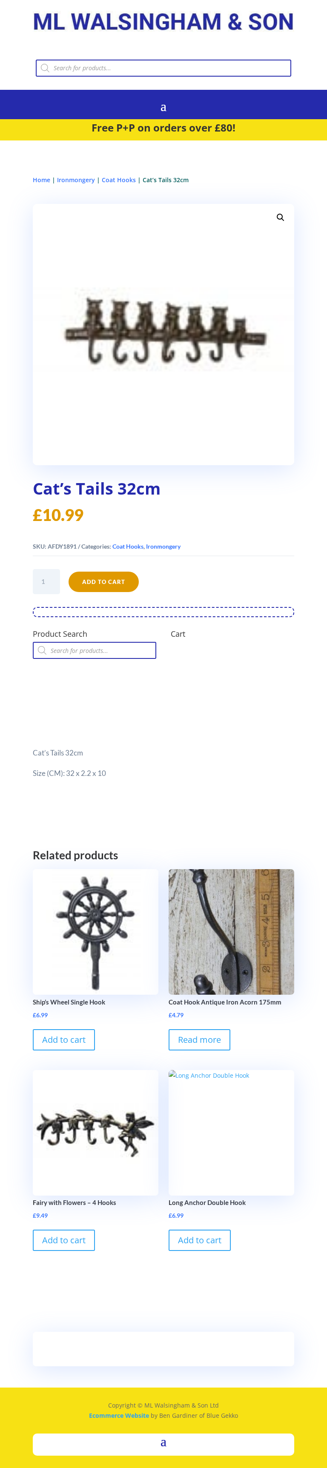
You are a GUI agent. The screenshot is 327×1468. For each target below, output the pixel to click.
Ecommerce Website (119, 1415)
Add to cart (103, 581)
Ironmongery (76, 180)
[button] (280, 217)
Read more (199, 1039)
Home (41, 180)
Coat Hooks (119, 180)
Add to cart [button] (64, 1039)
